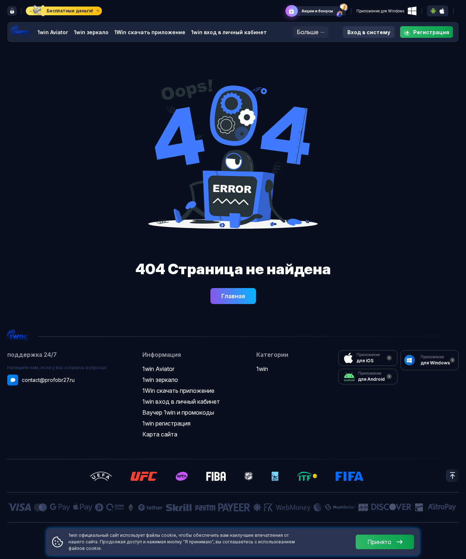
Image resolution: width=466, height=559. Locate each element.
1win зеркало (91, 32)
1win (262, 368)
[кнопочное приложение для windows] (412, 11)
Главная (233, 296)
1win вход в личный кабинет (229, 32)
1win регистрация (166, 423)
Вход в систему (368, 32)
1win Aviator (52, 32)
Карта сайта (159, 434)
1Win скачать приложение (149, 32)
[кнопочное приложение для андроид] (433, 11)
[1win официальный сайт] (21, 30)
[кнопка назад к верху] (452, 475)
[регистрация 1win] (12, 11)
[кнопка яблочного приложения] (442, 11)
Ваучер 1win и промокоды (178, 412)
